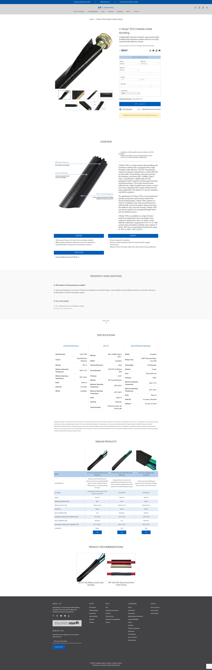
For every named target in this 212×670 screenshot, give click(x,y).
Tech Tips (108, 613)
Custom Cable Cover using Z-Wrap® (67, 257)
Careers (130, 622)
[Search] (195, 7)
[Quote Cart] (203, 8)
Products (111, 11)
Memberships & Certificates (135, 616)
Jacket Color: (124, 90)
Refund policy (132, 640)
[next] (138, 569)
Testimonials (131, 610)
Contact (136, 11)
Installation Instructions (112, 610)
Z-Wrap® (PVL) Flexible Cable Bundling (109, 19)
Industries (130, 625)
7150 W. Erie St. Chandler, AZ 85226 (101, 665)
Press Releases (132, 634)
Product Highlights (133, 619)
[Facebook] (53, 616)
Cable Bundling (93, 610)
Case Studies (131, 613)
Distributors (131, 631)
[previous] (73, 569)
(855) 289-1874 (105, 2)
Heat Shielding (93, 616)
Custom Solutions (78, 11)
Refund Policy (154, 613)
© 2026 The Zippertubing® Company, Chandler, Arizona (106, 663)
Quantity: (123, 84)
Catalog (91, 622)
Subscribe (59, 647)
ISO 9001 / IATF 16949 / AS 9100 (129, 2)
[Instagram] (57, 616)
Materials (120, 11)
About (128, 11)
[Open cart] (199, 7)
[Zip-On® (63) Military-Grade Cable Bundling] (91, 567)
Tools (103, 11)
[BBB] (68, 616)
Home (92, 19)
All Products (92, 607)
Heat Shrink (92, 613)
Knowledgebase (93, 11)
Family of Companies (134, 628)
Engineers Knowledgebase (113, 619)
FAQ (107, 607)
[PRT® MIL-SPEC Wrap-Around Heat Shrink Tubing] (121, 567)
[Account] (207, 7)
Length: (123, 77)
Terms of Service (132, 637)
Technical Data (110, 616)
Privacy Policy (154, 610)
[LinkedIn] (65, 616)
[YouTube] (61, 616)
